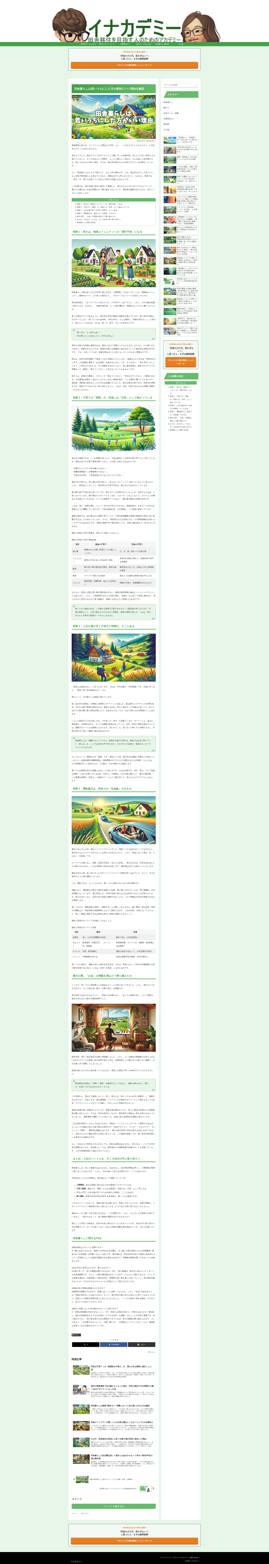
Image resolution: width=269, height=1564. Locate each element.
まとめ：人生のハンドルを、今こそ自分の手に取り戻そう (99, 219)
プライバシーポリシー (180, 1557)
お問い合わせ (194, 1557)
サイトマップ (166, 1557)
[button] (141, 1344)
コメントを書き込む (114, 1506)
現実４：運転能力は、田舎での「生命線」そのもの (96, 213)
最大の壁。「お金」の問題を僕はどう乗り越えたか (96, 216)
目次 (111, 200)
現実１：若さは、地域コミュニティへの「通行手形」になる (99, 204)
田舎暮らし (77, 1335)
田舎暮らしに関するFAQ (86, 222)
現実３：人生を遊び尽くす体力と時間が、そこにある (97, 210)
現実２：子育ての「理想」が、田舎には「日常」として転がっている (103, 207)
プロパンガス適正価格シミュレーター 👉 (134, 65)
